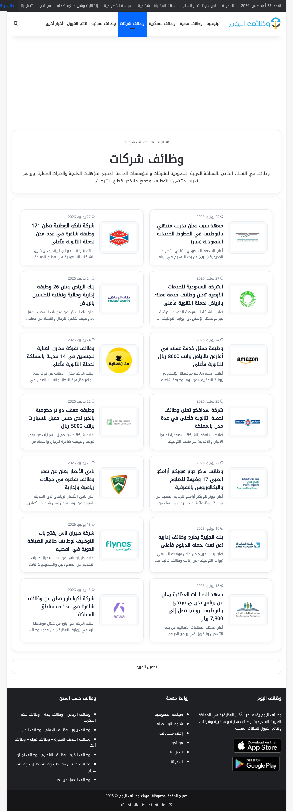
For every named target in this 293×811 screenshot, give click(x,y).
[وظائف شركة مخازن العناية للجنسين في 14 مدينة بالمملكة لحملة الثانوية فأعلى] (119, 360)
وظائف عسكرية (162, 23)
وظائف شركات (132, 23)
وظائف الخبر (31, 729)
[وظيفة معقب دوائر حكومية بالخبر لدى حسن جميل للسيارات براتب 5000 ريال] (119, 422)
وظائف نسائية (103, 23)
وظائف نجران (27, 754)
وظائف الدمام (56, 729)
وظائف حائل (42, 764)
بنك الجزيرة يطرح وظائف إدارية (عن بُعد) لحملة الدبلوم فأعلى (190, 540)
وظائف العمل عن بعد (73, 779)
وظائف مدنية (191, 23)
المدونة (228, 5)
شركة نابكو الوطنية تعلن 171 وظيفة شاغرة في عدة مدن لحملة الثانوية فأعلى (63, 233)
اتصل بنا (27, 5)
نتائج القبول (77, 23)
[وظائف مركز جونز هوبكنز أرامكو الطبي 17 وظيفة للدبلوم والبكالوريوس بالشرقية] (248, 483)
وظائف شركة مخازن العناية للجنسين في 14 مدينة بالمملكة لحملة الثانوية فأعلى (60, 356)
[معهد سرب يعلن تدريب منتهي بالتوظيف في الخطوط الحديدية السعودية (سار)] (248, 237)
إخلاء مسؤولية (171, 733)
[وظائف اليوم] (254, 23)
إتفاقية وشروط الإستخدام (77, 5)
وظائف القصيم (53, 754)
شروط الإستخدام (170, 723)
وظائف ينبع (81, 729)
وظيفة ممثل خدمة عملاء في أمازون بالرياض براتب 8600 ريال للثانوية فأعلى (190, 356)
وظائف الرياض (78, 714)
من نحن (45, 5)
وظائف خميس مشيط (73, 764)
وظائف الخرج (80, 754)
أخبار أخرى (54, 23)
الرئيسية (214, 23)
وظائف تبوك (40, 739)
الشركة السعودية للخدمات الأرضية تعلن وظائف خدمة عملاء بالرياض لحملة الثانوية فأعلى (188, 294)
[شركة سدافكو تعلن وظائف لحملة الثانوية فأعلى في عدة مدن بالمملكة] (248, 422)
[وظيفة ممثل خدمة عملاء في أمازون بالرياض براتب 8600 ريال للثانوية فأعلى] (248, 360)
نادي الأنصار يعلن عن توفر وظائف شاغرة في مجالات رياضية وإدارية (67, 479)
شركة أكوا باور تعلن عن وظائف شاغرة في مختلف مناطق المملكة (61, 606)
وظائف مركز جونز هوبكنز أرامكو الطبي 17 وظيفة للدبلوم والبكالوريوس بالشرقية (189, 479)
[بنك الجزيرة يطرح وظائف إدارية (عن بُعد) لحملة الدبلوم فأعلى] (248, 545)
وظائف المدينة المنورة (72, 739)
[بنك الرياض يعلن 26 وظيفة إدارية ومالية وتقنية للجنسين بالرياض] (119, 299)
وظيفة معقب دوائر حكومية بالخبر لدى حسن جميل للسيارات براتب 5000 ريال (61, 417)
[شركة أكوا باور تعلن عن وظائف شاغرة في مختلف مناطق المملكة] (119, 610)
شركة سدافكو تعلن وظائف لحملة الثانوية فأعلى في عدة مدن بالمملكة (192, 417)
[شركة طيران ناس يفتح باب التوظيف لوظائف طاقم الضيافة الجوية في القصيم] (119, 545)
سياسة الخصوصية (118, 5)
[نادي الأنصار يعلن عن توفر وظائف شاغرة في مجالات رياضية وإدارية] (119, 483)
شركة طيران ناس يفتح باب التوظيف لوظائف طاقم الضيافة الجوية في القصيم (60, 540)
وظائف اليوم (129, 795)
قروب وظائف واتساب (199, 5)
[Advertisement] (146, 81)
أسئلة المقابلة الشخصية (157, 5)
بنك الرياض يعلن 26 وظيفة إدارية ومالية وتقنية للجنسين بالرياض (63, 294)
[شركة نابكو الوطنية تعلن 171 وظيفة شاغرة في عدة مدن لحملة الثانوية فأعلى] (119, 237)
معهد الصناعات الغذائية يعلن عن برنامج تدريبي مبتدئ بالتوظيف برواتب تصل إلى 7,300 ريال (192, 606)
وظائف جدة (53, 714)
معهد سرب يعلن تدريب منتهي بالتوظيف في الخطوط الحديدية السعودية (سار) (190, 233)
